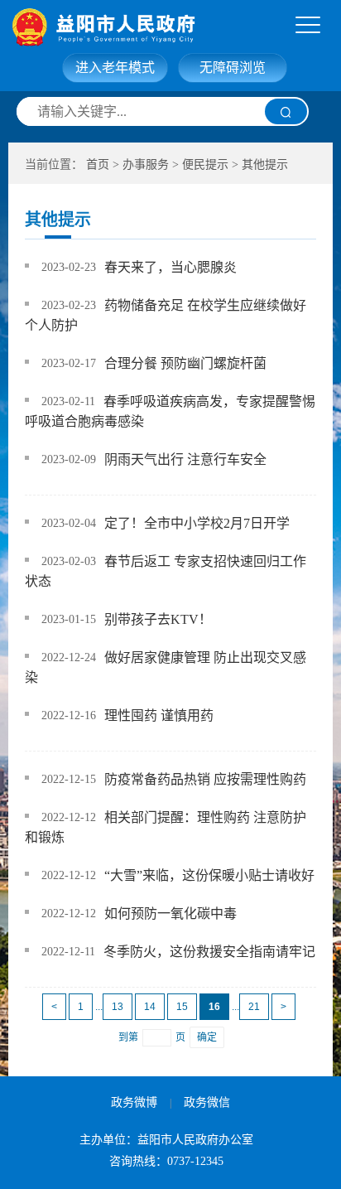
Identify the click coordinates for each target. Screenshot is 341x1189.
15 (182, 1007)
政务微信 (207, 1102)
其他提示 (265, 164)
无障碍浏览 (232, 67)
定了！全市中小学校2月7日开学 (197, 523)
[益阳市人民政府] (175, 26)
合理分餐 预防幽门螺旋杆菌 (185, 363)
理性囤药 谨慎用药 (159, 715)
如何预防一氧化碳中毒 (170, 913)
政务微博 (134, 1102)
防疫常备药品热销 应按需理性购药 (205, 779)
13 (117, 1007)
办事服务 (145, 164)
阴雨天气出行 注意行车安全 (185, 459)
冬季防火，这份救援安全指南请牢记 (209, 952)
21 (254, 1007)
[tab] (308, 26)
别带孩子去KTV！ (158, 619)
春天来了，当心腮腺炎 (170, 267)
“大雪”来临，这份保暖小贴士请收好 (209, 875)
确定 (207, 1037)
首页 (97, 164)
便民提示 (205, 164)
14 (150, 1007)
